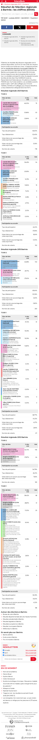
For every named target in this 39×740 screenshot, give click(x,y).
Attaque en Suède (8, 688)
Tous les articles (8, 714)
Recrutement (19, 714)
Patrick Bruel (7, 674)
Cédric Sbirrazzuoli (9, 679)
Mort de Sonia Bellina (10, 672)
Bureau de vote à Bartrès (11, 614)
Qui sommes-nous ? (7, 712)
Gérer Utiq (21, 716)
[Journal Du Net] (10, 730)
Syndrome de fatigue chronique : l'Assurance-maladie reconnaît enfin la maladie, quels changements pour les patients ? (20, 683)
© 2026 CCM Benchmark (24, 718)
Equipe (15, 712)
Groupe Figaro (12, 718)
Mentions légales (29, 716)
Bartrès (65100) (8, 635)
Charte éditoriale (22, 712)
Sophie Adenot (8, 676)
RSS (14, 714)
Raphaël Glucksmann (10, 691)
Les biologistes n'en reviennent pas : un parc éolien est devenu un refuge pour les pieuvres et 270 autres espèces (20, 700)
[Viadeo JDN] (29, 734)
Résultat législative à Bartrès (12, 621)
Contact (35, 712)
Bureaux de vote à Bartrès (28, 41)
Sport (6, 653)
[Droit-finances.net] (29, 730)
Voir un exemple (31, 650)
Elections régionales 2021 (12, 4)
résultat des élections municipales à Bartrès (20, 68)
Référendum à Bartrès (10, 629)
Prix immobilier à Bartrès (11, 639)
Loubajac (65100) (14, 18)
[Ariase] (10, 738)
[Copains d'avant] (10, 734)
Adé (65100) (25, 18)
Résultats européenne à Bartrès (13, 624)
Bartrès (23, 43)
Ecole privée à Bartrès (10, 637)
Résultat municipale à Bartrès (12, 626)
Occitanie (26, 4)
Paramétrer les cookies (11, 716)
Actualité (7, 650)
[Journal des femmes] (10, 726)
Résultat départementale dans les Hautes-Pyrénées (20, 617)
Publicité (30, 712)
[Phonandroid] (29, 738)
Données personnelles (29, 714)
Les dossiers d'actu (10, 655)
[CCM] (29, 726)
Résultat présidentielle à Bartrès (13, 619)
